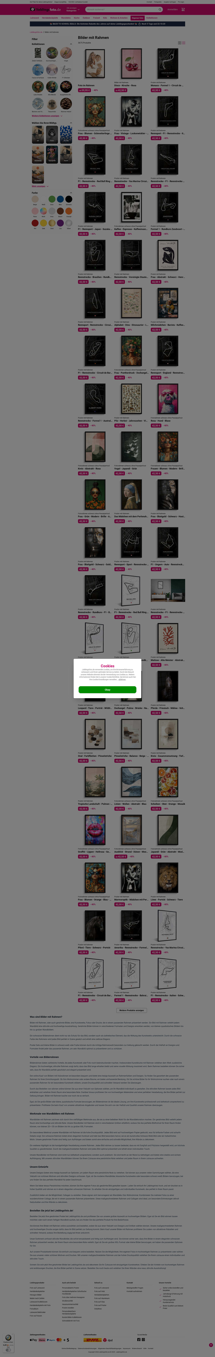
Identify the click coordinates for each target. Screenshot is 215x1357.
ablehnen (122, 679)
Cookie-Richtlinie (113, 677)
